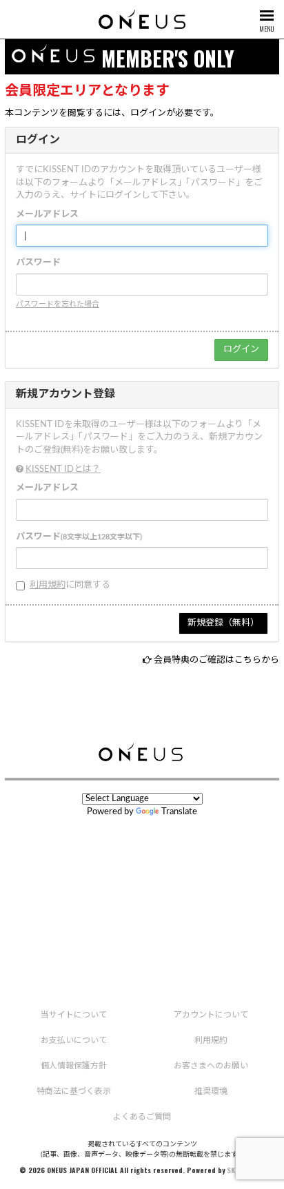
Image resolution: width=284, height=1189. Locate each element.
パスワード (38, 262)
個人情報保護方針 (74, 1066)
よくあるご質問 (142, 1117)
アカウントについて (211, 1015)
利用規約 (47, 585)
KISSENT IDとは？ (63, 469)
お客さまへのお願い (211, 1066)
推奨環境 (210, 1091)
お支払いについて (74, 1040)
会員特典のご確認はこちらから (216, 660)
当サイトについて (74, 1015)
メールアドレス (47, 214)
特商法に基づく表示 (74, 1091)
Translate (179, 811)
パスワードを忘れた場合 (57, 304)
